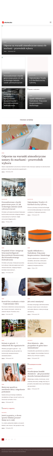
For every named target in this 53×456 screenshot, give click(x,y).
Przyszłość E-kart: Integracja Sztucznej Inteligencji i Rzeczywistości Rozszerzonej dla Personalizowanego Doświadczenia (11, 99)
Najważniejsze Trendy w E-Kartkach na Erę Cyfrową (37, 80)
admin (5, 51)
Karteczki (7, 72)
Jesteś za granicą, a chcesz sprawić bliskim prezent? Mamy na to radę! (11, 417)
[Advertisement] (26, 9)
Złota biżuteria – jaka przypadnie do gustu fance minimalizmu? (38, 345)
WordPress (23, 451)
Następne (15, 439)
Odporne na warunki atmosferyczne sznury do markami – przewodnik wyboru (24, 160)
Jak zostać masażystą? (36, 302)
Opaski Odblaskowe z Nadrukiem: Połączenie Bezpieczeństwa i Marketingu (39, 253)
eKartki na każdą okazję (18, 449)
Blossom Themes (8, 451)
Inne (5, 42)
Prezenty (30, 340)
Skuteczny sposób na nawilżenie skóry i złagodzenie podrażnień (13, 389)
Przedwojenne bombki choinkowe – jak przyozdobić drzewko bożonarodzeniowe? (39, 374)
